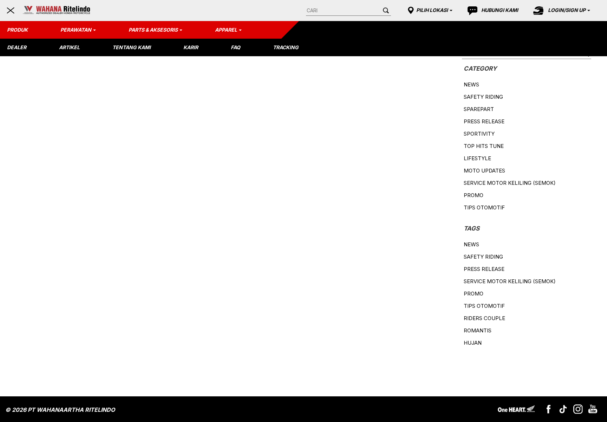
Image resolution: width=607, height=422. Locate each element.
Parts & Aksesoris (153, 30)
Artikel (69, 47)
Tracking (286, 47)
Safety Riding (483, 96)
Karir (190, 47)
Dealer (16, 47)
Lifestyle (477, 158)
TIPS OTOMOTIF (484, 207)
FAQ (235, 47)
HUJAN (473, 342)
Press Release (484, 121)
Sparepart (479, 109)
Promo (473, 195)
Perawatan (75, 30)
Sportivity (479, 133)
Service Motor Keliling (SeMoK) (510, 183)
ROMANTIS (477, 330)
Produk (17, 30)
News (471, 84)
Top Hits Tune (484, 146)
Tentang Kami (131, 47)
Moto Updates (484, 170)
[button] (429, 10)
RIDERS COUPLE (484, 318)
